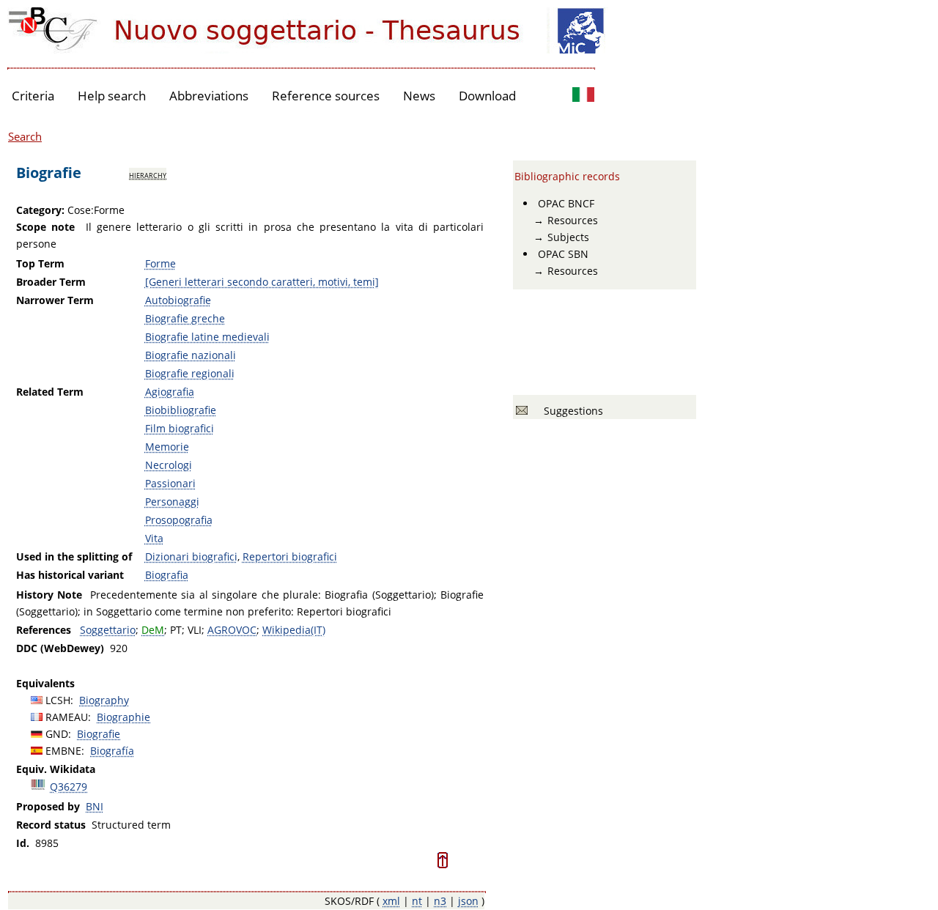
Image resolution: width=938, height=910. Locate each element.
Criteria (33, 95)
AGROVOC (231, 630)
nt (417, 901)
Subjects (568, 237)
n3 (440, 901)
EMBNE (63, 751)
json (468, 901)
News (419, 95)
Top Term (40, 263)
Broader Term (51, 282)
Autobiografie (178, 300)
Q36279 (68, 787)
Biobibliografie (180, 410)
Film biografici (179, 428)
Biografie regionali (189, 373)
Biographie (123, 717)
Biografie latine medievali (207, 337)
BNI (94, 806)
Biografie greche (185, 318)
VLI (195, 630)
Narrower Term (55, 300)
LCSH (57, 700)
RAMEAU (66, 717)
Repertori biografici (290, 556)
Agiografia (169, 392)
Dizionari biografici (191, 556)
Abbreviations (208, 95)
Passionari (170, 483)
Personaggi (172, 501)
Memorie (167, 447)
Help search (112, 95)
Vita (154, 538)
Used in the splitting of (74, 556)
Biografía (112, 751)
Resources (572, 220)
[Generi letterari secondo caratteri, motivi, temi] (262, 282)
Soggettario (108, 630)
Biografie (98, 734)
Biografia (166, 575)
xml (391, 901)
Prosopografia (179, 520)
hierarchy (147, 174)
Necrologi (168, 465)
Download (487, 95)
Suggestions (570, 411)
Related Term (50, 392)
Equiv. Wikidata (55, 769)
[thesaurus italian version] (583, 96)
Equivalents (45, 683)
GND (56, 734)
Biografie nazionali (190, 355)
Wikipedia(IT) (293, 630)
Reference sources (326, 95)
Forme (160, 263)
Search (25, 136)
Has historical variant (70, 575)
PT (176, 630)
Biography (104, 700)
